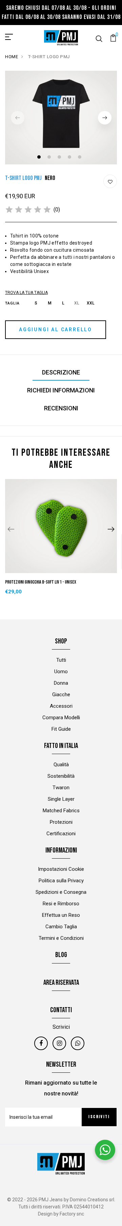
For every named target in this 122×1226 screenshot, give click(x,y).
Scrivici (61, 1027)
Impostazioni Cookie (61, 869)
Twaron (61, 788)
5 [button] (80, 158)
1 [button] (40, 158)
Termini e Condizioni (61, 938)
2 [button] (50, 158)
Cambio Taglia (61, 927)
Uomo (61, 671)
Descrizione (61, 372)
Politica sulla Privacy (61, 881)
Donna (61, 683)
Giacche (61, 694)
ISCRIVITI (99, 1116)
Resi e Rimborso (61, 904)
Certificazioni (61, 834)
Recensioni (61, 408)
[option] (61, 117)
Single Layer (61, 799)
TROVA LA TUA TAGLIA (26, 292)
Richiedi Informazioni (61, 390)
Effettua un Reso (61, 915)
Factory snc (72, 1214)
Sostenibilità (61, 776)
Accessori (61, 706)
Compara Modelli (61, 717)
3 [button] (60, 158)
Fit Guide (61, 729)
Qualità (61, 765)
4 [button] (70, 158)
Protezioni (61, 822)
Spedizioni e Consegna (61, 892)
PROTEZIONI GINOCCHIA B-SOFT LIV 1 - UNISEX (40, 582)
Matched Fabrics (61, 811)
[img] (28, 210)
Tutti (61, 660)
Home (11, 56)
